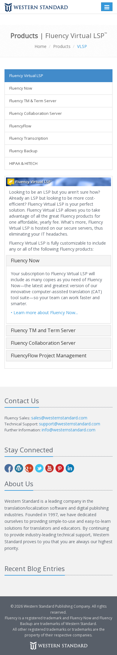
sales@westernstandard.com (59, 418)
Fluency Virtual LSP (26, 75)
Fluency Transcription (28, 138)
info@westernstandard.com (68, 430)
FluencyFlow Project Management (48, 355)
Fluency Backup (23, 150)
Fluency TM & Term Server (32, 100)
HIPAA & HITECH (23, 163)
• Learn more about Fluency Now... (44, 312)
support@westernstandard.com (69, 424)
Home (40, 46)
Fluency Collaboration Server (35, 113)
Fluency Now (20, 88)
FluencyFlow (20, 126)
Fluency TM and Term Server (43, 330)
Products (61, 46)
